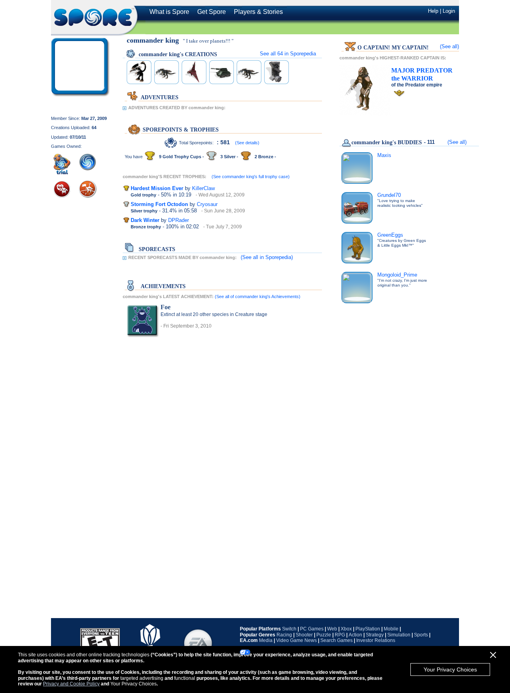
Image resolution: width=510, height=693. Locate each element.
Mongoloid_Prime (397, 275)
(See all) (449, 46)
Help (433, 11)
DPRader (178, 220)
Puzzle (323, 635)
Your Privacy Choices (450, 669)
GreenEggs (390, 235)
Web (332, 629)
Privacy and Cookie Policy (71, 684)
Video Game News (296, 640)
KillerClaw (203, 188)
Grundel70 (389, 195)
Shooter (304, 635)
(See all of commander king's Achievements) (257, 296)
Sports (421, 635)
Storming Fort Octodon (159, 204)
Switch (289, 629)
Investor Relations (375, 640)
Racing (284, 635)
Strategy (375, 635)
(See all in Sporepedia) (267, 257)
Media (266, 640)
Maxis (384, 155)
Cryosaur (207, 204)
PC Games (312, 629)
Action (355, 635)
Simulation (398, 635)
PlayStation (367, 629)
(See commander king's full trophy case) (251, 176)
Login (449, 11)
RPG (340, 635)
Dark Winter (145, 220)
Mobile (391, 629)
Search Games (336, 640)
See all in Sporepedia (288, 54)
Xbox (346, 629)
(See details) (247, 142)
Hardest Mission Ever (157, 188)
